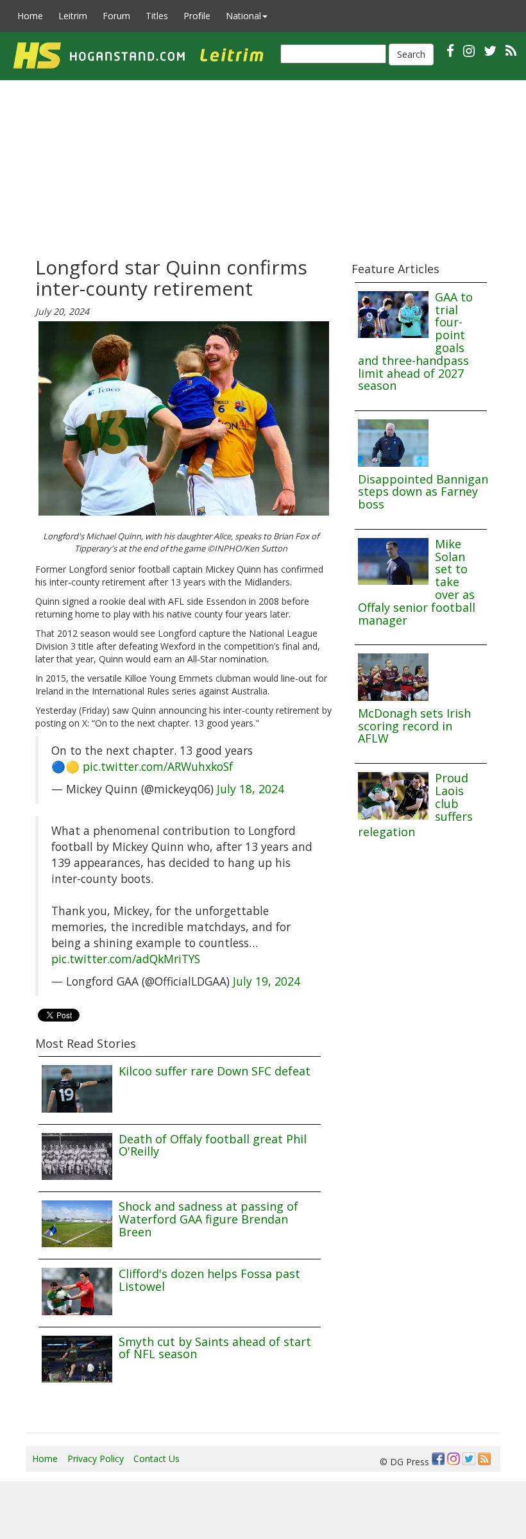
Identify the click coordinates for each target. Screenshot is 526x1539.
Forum (116, 16)
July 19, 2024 (266, 981)
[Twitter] (468, 1458)
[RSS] (511, 50)
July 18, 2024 (250, 788)
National (243, 16)
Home (30, 16)
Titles (157, 16)
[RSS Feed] (484, 1458)
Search (411, 54)
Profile (196, 16)
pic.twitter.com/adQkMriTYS (125, 958)
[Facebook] (438, 1458)
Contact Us (156, 1458)
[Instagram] (453, 1458)
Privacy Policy (95, 1458)
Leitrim (72, 16)
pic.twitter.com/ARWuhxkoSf (158, 766)
